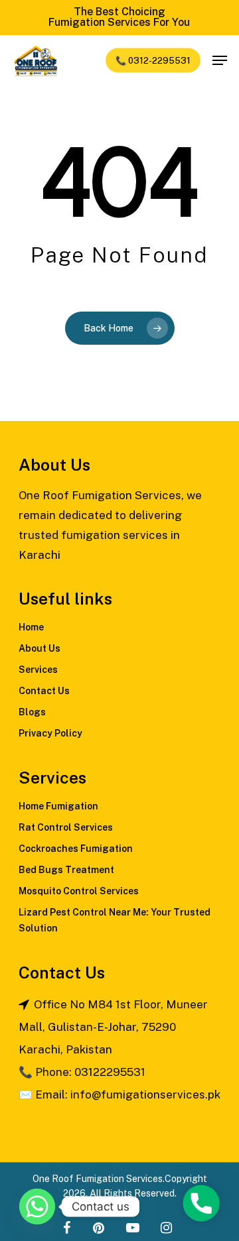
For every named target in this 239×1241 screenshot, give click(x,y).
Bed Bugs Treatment (66, 869)
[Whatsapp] (37, 1206)
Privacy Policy (50, 733)
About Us (39, 648)
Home (31, 627)
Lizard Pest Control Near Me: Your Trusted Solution (114, 920)
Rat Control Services (66, 827)
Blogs (32, 712)
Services (38, 669)
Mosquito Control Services (79, 891)
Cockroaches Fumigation (76, 848)
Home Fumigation (58, 806)
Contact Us (44, 690)
